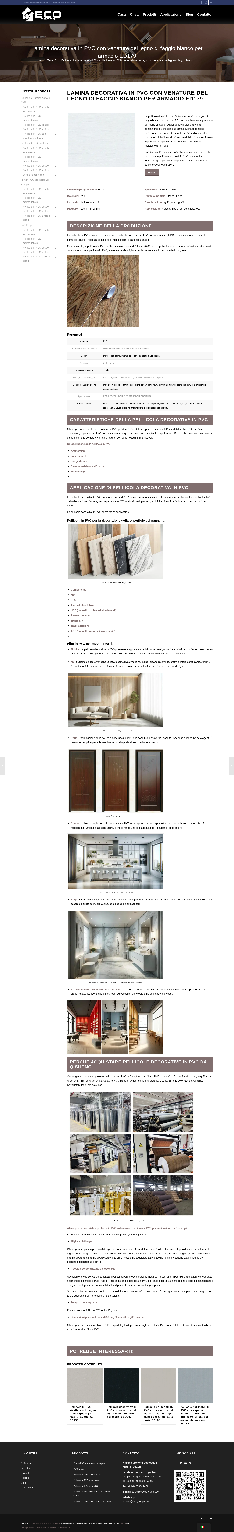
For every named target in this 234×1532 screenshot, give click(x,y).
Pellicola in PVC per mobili (85, 1485)
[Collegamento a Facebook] (201, 2)
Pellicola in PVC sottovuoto (36, 143)
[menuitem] (121, 14)
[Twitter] (181, 1463)
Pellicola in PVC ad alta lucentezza (36, 109)
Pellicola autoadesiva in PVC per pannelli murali (92, 1493)
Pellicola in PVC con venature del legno (34, 136)
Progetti (25, 1478)
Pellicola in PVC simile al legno (37, 218)
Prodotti (25, 1473)
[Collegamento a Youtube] (211, 2)
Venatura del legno (33, 174)
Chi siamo (26, 1463)
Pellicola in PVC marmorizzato (32, 118)
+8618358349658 (68, 2)
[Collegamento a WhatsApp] (206, 2)
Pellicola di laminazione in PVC (35, 100)
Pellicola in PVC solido (36, 129)
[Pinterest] (190, 1463)
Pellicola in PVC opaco (36, 124)
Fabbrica (26, 1468)
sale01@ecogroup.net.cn (40, 2)
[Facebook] (176, 1463)
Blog (23, 1482)
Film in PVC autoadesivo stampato (35, 182)
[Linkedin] (185, 1463)
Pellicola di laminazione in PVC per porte (92, 1501)
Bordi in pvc (27, 225)
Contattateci (27, 1487)
